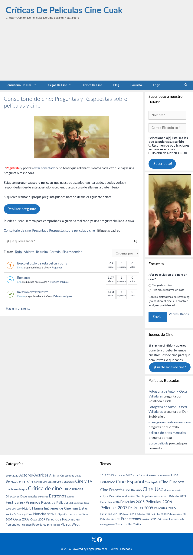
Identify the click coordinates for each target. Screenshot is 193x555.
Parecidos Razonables (63, 519)
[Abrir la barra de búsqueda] (186, 85)
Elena (20, 268)
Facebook (126, 549)
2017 (129, 475)
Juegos (75, 509)
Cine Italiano (132, 490)
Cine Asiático (164, 476)
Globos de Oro (76, 503)
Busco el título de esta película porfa (42, 263)
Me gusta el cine (162, 285)
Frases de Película (54, 502)
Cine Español (49, 482)
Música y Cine (23, 514)
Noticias (39, 514)
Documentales (28, 496)
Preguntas (56, 268)
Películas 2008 (140, 508)
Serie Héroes (170, 519)
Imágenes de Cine (57, 508)
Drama (112, 496)
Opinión (62, 514)
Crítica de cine (92, 85)
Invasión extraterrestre (32, 292)
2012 (103, 475)
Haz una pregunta (18, 308)
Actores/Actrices (33, 475)
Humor (37, 508)
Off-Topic (52, 514)
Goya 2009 (16, 509)
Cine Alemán (148, 475)
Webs (76, 524)
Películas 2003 (177, 496)
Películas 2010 (109, 514)
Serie (49, 525)
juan (19, 282)
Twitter (113, 549)
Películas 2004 (109, 502)
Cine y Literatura (65, 481)
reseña (145, 519)
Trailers (56, 525)
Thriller (128, 524)
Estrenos (57, 496)
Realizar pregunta (22, 209)
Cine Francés (111, 490)
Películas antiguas (59, 282)
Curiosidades (73, 489)
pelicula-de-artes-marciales (167, 432)
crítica (104, 496)
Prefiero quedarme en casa (168, 290)
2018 (135, 475)
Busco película (158, 443)
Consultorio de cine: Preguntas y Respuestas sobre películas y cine (49, 230)
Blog (116, 85)
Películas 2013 (159, 514)
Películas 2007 (113, 508)
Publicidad (26, 524)
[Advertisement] (96, 52)
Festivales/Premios (23, 502)
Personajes (13, 524)
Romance (23, 277)
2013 (110, 475)
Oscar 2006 (75, 514)
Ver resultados (179, 314)
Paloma (21, 296)
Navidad (131, 497)
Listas (83, 508)
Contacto (136, 85)
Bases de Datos (73, 475)
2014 (123, 476)
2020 (15, 475)
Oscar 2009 (37, 519)
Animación (56, 475)
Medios (9, 514)
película (149, 496)
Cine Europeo (172, 482)
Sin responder (72, 252)
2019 (9, 475)
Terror (119, 524)
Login (156, 85)
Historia (26, 508)
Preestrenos (131, 519)
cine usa (168, 490)
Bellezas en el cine (19, 481)
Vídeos (66, 524)
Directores (13, 496)
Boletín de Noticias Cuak (169, 153)
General (122, 496)
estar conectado (44, 168)
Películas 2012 (143, 514)
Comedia (177, 491)
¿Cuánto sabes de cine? (170, 367)
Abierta (29, 252)
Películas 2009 (165, 508)
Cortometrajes (16, 489)
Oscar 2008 (21, 519)
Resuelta (42, 252)
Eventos (70, 497)
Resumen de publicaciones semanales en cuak (169, 147)
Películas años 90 (110, 519)
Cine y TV (84, 481)
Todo (18, 252)
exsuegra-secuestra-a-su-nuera (170, 422)
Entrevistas (43, 497)
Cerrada (55, 252)
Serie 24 (155, 519)
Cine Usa (152, 489)
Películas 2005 (132, 502)
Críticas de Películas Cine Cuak (64, 10)
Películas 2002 (161, 497)
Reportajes (39, 524)
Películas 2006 (159, 502)
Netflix (140, 496)
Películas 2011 (128, 514)
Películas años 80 (176, 514)
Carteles (38, 482)
